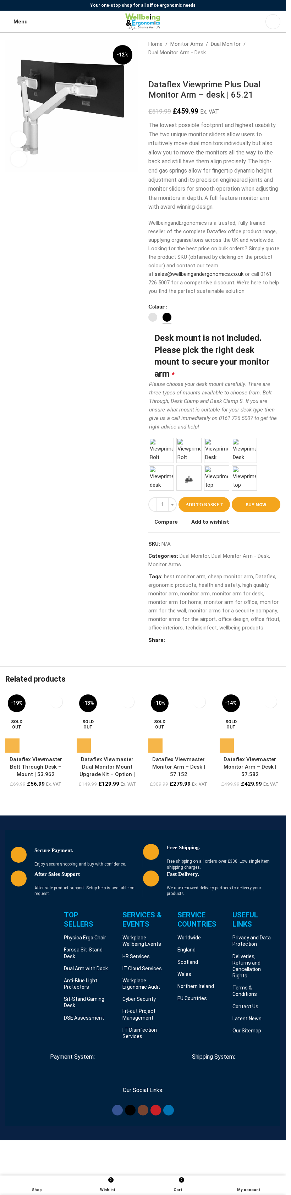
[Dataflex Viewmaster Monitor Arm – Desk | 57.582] (250, 722)
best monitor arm (184, 576)
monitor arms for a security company (232, 610)
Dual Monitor (226, 44)
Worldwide (189, 937)
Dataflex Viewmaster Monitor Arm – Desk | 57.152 (178, 766)
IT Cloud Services (142, 968)
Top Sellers (78, 919)
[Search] (273, 22)
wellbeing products (241, 627)
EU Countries (192, 998)
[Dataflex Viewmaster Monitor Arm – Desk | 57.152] (178, 722)
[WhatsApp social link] (203, 640)
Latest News (247, 1018)
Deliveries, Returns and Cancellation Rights (246, 966)
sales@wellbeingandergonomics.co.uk (199, 274)
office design (233, 619)
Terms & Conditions (244, 991)
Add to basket (204, 504)
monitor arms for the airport (182, 619)
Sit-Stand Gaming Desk (84, 1002)
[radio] (152, 317)
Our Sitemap (246, 1030)
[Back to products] (161, 68)
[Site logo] (143, 21)
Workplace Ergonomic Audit (141, 984)
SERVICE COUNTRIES (196, 919)
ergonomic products (172, 585)
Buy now (256, 504)
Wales (184, 974)
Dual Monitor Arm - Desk (177, 52)
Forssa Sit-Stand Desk (83, 953)
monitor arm (195, 593)
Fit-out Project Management (138, 1014)
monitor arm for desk (237, 593)
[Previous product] (152, 68)
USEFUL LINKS (245, 919)
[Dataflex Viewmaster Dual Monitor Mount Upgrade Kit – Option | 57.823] (107, 722)
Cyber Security (139, 999)
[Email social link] (186, 640)
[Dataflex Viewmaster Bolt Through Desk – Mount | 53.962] (35, 722)
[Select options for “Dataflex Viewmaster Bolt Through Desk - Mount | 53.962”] (12, 745)
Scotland (187, 962)
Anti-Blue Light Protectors (80, 984)
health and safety (219, 585)
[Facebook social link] (169, 640)
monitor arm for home (175, 602)
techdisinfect (201, 627)
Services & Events (142, 919)
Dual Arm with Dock (86, 968)
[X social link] (178, 640)
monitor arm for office (230, 602)
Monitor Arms (186, 44)
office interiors (165, 627)
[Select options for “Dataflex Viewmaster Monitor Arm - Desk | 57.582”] (227, 745)
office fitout (265, 619)
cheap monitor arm (230, 576)
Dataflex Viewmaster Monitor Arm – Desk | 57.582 (250, 766)
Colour (156, 307)
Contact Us (245, 1006)
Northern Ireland (195, 986)
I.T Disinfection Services (139, 1033)
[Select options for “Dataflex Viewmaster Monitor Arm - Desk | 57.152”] (155, 745)
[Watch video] (19, 139)
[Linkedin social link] (195, 640)
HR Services (136, 956)
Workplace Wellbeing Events (141, 941)
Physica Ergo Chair (85, 937)
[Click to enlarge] (19, 159)
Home (155, 44)
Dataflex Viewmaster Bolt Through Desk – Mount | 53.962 (36, 766)
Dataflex (265, 576)
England (186, 950)
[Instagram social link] (143, 1110)
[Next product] (169, 68)
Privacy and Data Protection (251, 941)
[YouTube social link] (155, 1110)
